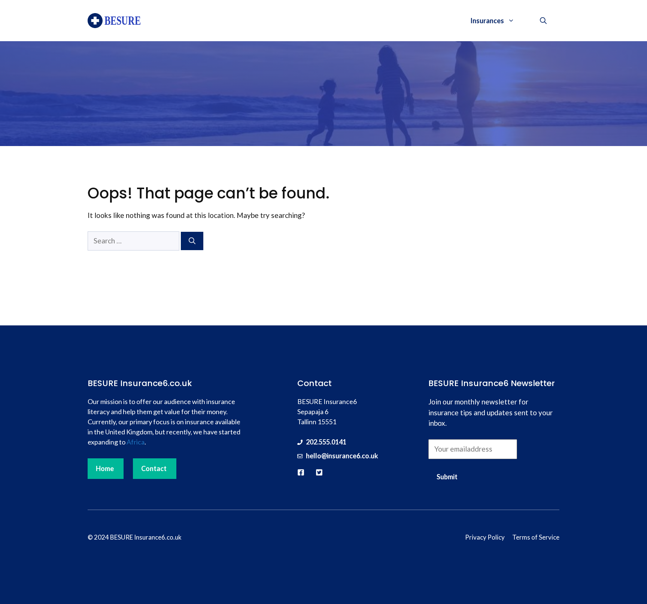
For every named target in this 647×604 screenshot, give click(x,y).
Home (105, 468)
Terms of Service (535, 537)
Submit (447, 477)
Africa (136, 442)
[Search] (192, 241)
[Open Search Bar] (543, 20)
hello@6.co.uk (342, 456)
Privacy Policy (485, 537)
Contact (154, 468)
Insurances (487, 20)
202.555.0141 (326, 442)
